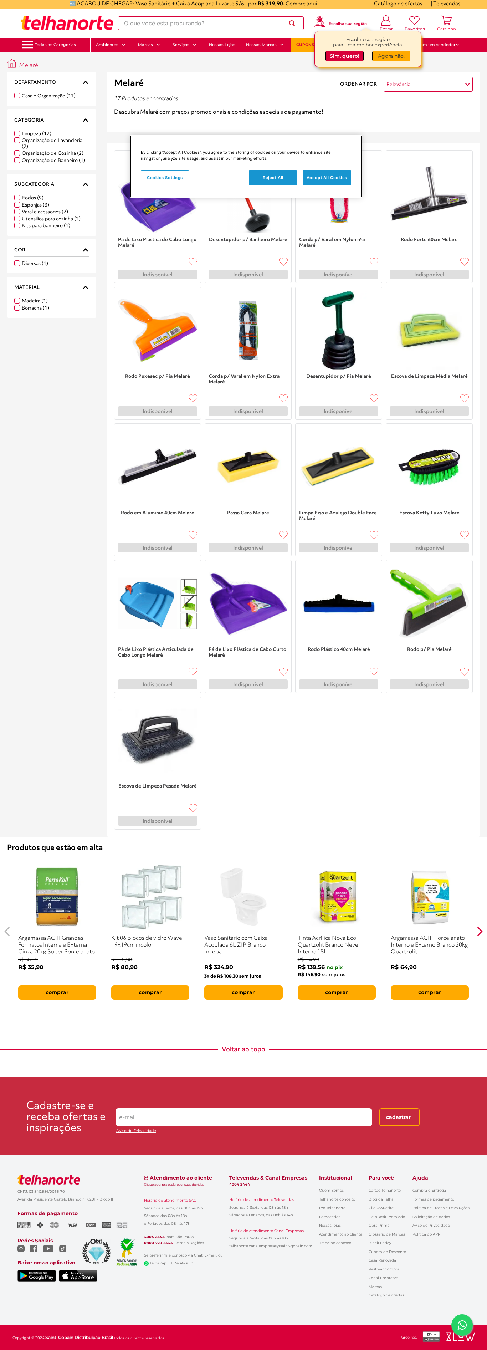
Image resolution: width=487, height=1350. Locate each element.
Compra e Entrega (429, 1190)
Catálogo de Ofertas (386, 1295)
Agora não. (391, 56)
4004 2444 (154, 1237)
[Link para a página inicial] (11, 63)
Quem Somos (331, 1190)
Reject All (273, 177)
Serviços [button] (181, 44)
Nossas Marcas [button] (261, 44)
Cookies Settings (165, 177)
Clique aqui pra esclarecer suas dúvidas (174, 1184)
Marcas (375, 1286)
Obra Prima (379, 1225)
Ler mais (124, 122)
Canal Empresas (383, 1277)
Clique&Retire (381, 1208)
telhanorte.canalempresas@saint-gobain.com (270, 1246)
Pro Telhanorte (332, 1208)
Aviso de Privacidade (136, 1131)
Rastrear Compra (384, 1269)
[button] (55, 45)
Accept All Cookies (327, 177)
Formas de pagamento (433, 1199)
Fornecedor (329, 1216)
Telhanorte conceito (337, 1199)
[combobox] (211, 23)
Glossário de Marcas (387, 1234)
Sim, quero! (344, 56)
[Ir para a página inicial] (67, 23)
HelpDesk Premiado (387, 1216)
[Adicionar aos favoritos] (193, 262)
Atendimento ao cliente (340, 1234)
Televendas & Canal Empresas (268, 1178)
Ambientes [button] (107, 44)
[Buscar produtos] (293, 23)
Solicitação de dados (431, 1216)
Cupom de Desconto (387, 1251)
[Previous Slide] (7, 931)
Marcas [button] (145, 44)
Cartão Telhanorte (385, 1190)
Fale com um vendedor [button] (432, 44)
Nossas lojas (330, 1225)
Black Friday (380, 1243)
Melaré (28, 65)
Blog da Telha (381, 1199)
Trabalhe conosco (335, 1243)
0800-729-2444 (158, 1243)
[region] (246, 166)
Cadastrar (398, 1117)
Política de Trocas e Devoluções (441, 1208)
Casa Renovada (382, 1260)
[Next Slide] (480, 931)
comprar (57, 992)
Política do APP (426, 1234)
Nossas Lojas (222, 44)
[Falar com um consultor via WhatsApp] (462, 1325)
